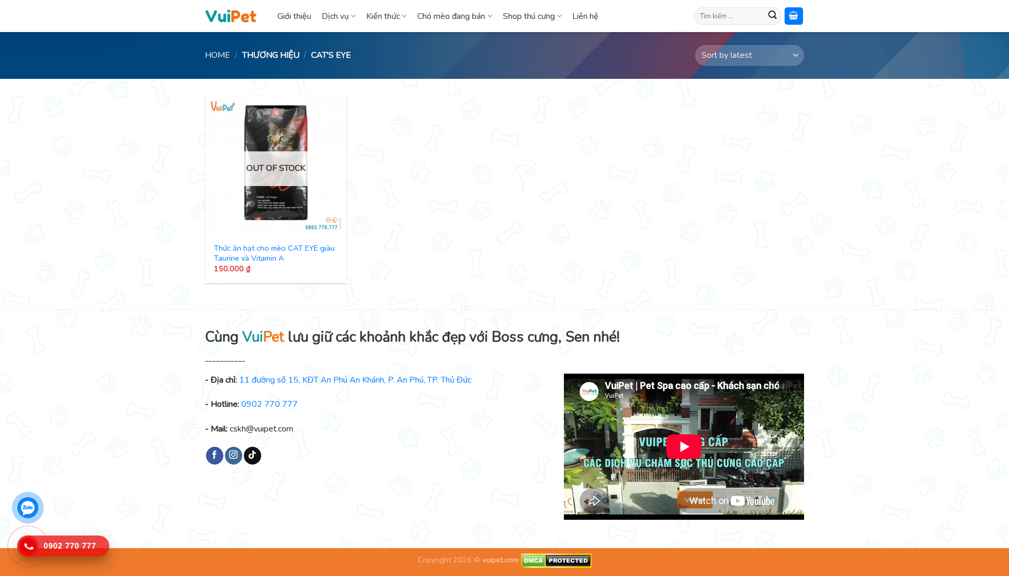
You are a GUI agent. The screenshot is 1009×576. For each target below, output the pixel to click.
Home (217, 55)
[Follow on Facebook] (214, 456)
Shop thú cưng (529, 16)
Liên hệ (585, 16)
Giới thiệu (294, 16)
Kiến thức (383, 16)
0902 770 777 (269, 404)
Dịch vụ (335, 16)
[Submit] (772, 16)
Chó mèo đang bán (451, 16)
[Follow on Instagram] (233, 456)
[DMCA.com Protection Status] (555, 560)
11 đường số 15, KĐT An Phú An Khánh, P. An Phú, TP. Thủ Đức (355, 380)
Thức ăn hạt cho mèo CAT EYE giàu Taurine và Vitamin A (274, 253)
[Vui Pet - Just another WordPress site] (230, 15)
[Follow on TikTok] (252, 456)
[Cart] (794, 16)
